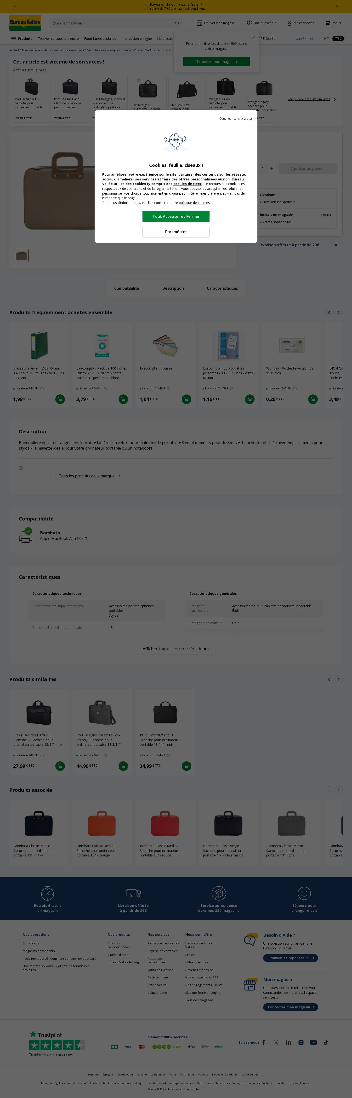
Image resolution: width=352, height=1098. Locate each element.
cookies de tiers (187, 183)
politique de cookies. (194, 202)
